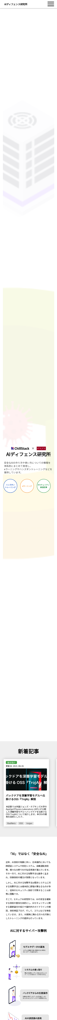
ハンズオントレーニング (10, 485)
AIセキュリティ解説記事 (44, 485)
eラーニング (27, 486)
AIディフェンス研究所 (15, 4)
